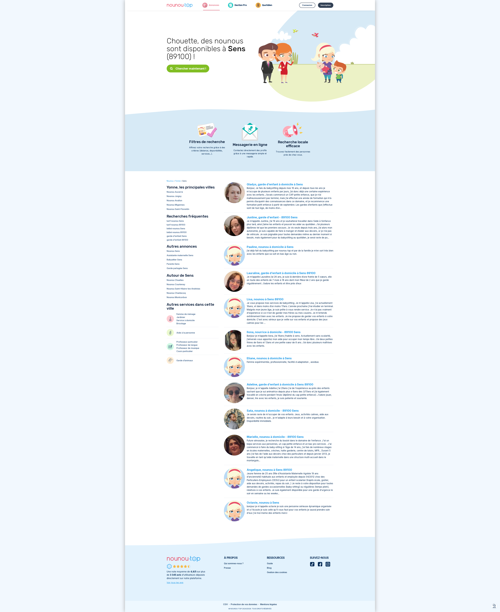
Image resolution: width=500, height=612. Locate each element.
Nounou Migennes (176, 204)
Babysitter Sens (174, 259)
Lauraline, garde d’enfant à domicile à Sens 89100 (281, 273)
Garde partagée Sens (177, 268)
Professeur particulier (187, 342)
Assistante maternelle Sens (180, 255)
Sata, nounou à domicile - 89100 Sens (273, 410)
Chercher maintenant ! (191, 68)
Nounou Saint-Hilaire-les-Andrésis (183, 288)
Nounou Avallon (174, 200)
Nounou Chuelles (175, 280)
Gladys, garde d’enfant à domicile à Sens (275, 184)
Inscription (326, 5)
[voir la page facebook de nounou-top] (320, 564)
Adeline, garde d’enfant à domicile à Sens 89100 (280, 384)
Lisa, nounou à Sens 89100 (265, 299)
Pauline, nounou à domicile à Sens (270, 247)
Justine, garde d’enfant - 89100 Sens (272, 217)
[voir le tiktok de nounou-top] (312, 564)
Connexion (307, 5)
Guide (270, 563)
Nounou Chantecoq (176, 293)
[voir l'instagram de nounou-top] (328, 564)
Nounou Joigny (174, 196)
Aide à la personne (185, 332)
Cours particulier (184, 351)
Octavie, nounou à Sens (263, 502)
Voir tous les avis (175, 582)
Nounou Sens (173, 251)
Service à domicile (185, 320)
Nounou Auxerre (175, 192)
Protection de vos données (244, 604)
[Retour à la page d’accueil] (180, 5)
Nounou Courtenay (176, 284)
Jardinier (180, 317)
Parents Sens (173, 264)
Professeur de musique (187, 348)
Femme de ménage (185, 314)
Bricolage (181, 323)
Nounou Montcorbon (177, 297)
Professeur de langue (187, 345)
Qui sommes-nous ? (233, 563)
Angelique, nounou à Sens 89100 (269, 469)
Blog (269, 568)
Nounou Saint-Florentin (178, 209)
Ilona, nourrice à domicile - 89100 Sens (274, 332)
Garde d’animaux (184, 360)
